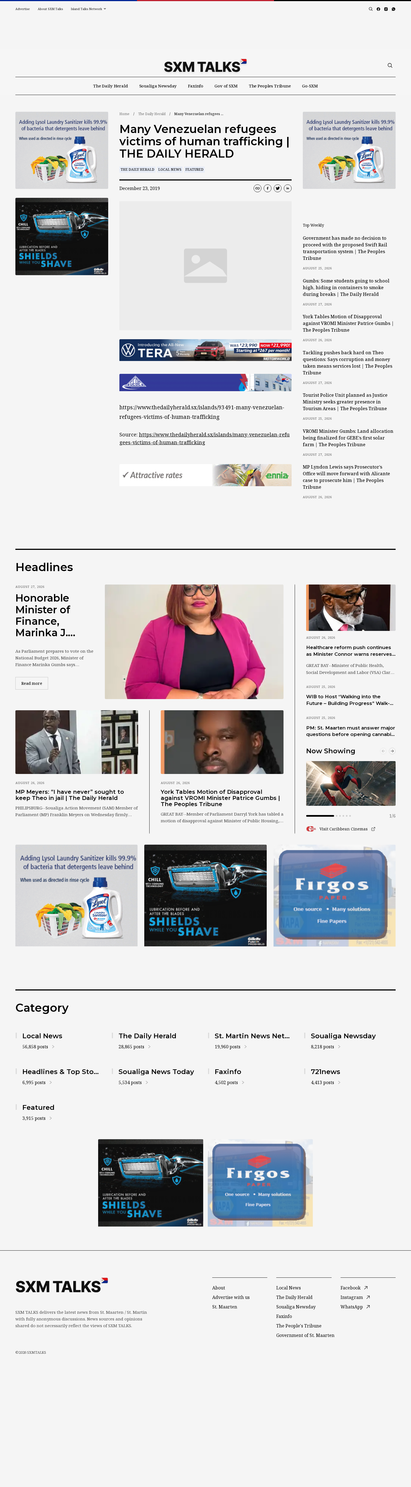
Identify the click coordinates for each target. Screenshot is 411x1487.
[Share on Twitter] (278, 188)
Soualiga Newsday (158, 86)
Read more (34, 683)
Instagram (352, 1297)
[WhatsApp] (393, 9)
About (218, 1288)
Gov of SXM (226, 86)
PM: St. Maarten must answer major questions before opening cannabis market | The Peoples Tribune (350, 731)
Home (124, 113)
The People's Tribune (299, 1326)
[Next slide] (392, 751)
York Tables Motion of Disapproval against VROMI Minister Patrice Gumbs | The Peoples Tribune (348, 323)
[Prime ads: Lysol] (61, 150)
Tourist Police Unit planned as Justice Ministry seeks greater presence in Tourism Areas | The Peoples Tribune (345, 402)
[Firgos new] (334, 896)
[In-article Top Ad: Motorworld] (205, 350)
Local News (169, 169)
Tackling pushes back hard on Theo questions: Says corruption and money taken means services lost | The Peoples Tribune (347, 363)
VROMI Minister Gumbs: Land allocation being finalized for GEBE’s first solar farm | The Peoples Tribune (348, 438)
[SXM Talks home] (205, 65)
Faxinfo (195, 86)
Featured (194, 169)
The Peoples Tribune (270, 86)
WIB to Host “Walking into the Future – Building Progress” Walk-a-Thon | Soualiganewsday (350, 700)
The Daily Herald (110, 86)
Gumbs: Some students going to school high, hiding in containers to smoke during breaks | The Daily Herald (346, 287)
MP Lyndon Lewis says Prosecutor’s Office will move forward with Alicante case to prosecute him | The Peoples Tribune (346, 477)
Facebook (351, 1288)
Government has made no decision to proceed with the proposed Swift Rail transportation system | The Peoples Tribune (345, 248)
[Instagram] (386, 9)
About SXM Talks (50, 9)
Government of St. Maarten (305, 1335)
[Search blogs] (370, 8)
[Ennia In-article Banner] (205, 475)
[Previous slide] (383, 751)
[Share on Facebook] (267, 188)
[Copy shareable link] (257, 188)
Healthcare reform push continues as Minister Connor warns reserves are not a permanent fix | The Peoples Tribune (349, 651)
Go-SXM (310, 86)
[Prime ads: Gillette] (61, 236)
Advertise (22, 9)
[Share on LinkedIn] (288, 188)
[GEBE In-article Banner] (205, 382)
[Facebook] (378, 9)
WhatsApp (352, 1307)
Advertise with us (231, 1297)
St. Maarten (224, 1307)
